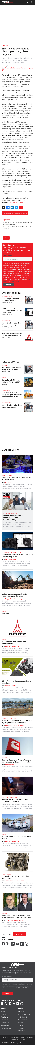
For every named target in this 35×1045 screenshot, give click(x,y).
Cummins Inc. (9, 764)
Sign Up (8, 284)
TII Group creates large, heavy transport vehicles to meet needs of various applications (12, 395)
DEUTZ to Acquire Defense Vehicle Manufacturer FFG (12, 334)
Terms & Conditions (26, 1037)
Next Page (20, 934)
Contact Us (14, 1040)
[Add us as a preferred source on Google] (21, 207)
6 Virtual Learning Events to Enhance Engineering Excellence (15, 800)
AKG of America (10, 559)
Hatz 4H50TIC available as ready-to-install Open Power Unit (11, 370)
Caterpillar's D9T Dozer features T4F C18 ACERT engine (11, 382)
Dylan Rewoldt (7, 613)
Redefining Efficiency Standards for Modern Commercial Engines (15, 595)
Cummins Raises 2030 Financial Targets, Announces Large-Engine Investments (16, 761)
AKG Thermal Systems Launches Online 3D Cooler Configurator (12, 310)
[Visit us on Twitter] (8, 944)
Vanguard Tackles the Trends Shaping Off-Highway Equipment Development (17, 721)
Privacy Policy (15, 281)
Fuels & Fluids (6, 874)
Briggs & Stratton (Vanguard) (15, 599)
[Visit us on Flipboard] (22, 944)
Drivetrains (6, 390)
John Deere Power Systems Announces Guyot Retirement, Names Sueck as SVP (16, 916)
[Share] (8, 207)
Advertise (5, 1037)
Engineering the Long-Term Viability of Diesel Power (16, 877)
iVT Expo (8, 482)
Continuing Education (9, 797)
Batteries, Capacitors (9, 718)
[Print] (3, 207)
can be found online (17, 202)
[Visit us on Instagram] (26, 944)
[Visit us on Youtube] (17, 944)
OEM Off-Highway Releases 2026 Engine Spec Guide (16, 682)
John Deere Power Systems (14, 881)
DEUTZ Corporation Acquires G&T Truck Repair (16, 838)
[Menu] (31, 2)
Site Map (22, 1040)
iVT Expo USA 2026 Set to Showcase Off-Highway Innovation (16, 478)
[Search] (27, 2)
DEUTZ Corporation (12, 646)
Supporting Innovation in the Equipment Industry (12, 299)
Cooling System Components (11, 552)
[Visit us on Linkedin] (13, 944)
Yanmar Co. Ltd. (10, 686)
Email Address (8, 255)
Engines (5, 45)
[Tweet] (16, 207)
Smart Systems (7, 475)
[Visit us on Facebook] (3, 944)
